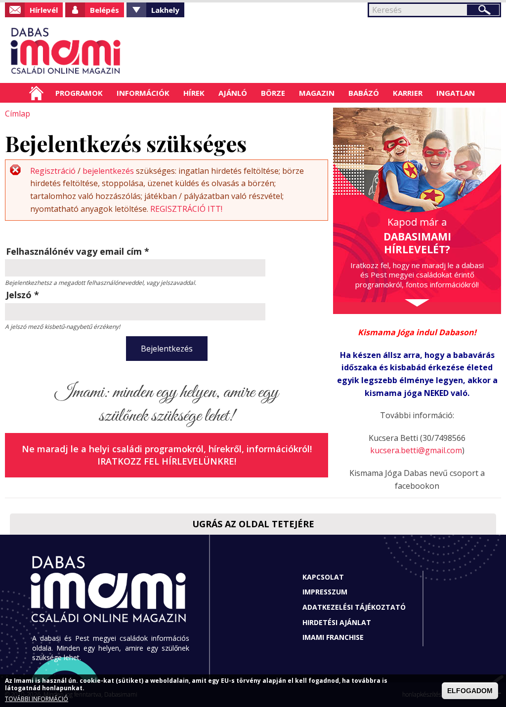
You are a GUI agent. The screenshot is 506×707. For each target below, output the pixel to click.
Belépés (104, 10)
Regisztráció (53, 170)
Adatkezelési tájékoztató (354, 607)
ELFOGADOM (470, 691)
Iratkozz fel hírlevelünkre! (166, 461)
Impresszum (324, 591)
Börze (273, 93)
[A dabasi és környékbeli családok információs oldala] (64, 50)
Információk (143, 93)
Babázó (363, 93)
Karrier (407, 93)
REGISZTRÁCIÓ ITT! (186, 208)
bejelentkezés (108, 170)
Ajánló (232, 93)
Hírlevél (44, 10)
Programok (79, 93)
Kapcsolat (323, 577)
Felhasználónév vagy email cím (77, 251)
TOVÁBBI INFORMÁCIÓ (36, 699)
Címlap (36, 93)
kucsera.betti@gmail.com (416, 450)
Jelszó (22, 295)
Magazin (317, 93)
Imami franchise (333, 637)
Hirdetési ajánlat (336, 622)
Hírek (194, 93)
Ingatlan (455, 93)
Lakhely (165, 10)
